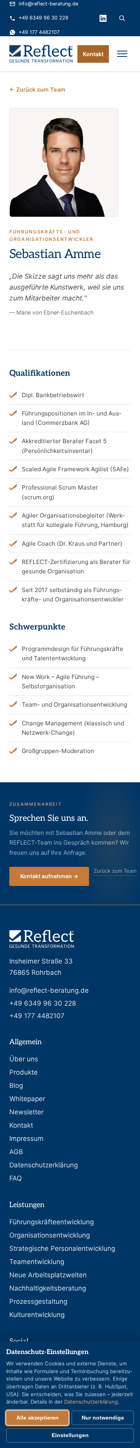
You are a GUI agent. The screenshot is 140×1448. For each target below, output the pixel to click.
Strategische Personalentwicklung (62, 1248)
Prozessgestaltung (38, 1301)
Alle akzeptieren (37, 1418)
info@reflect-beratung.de (48, 4)
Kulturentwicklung (37, 1315)
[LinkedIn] (103, 18)
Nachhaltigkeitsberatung (47, 1288)
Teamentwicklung (36, 1262)
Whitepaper (27, 1099)
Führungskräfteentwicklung (51, 1222)
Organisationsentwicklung (49, 1235)
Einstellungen (70, 1435)
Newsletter (26, 1112)
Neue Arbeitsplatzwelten (48, 1275)
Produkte (23, 1072)
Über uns (23, 1059)
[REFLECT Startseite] (41, 54)
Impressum (26, 1138)
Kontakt (93, 54)
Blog (16, 1085)
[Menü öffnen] (122, 53)
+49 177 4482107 (39, 32)
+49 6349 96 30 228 (43, 18)
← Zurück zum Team (37, 89)
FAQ (15, 1178)
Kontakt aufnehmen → (49, 876)
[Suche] (122, 18)
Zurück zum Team (115, 871)
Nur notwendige (103, 1418)
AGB (16, 1152)
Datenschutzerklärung (43, 1165)
